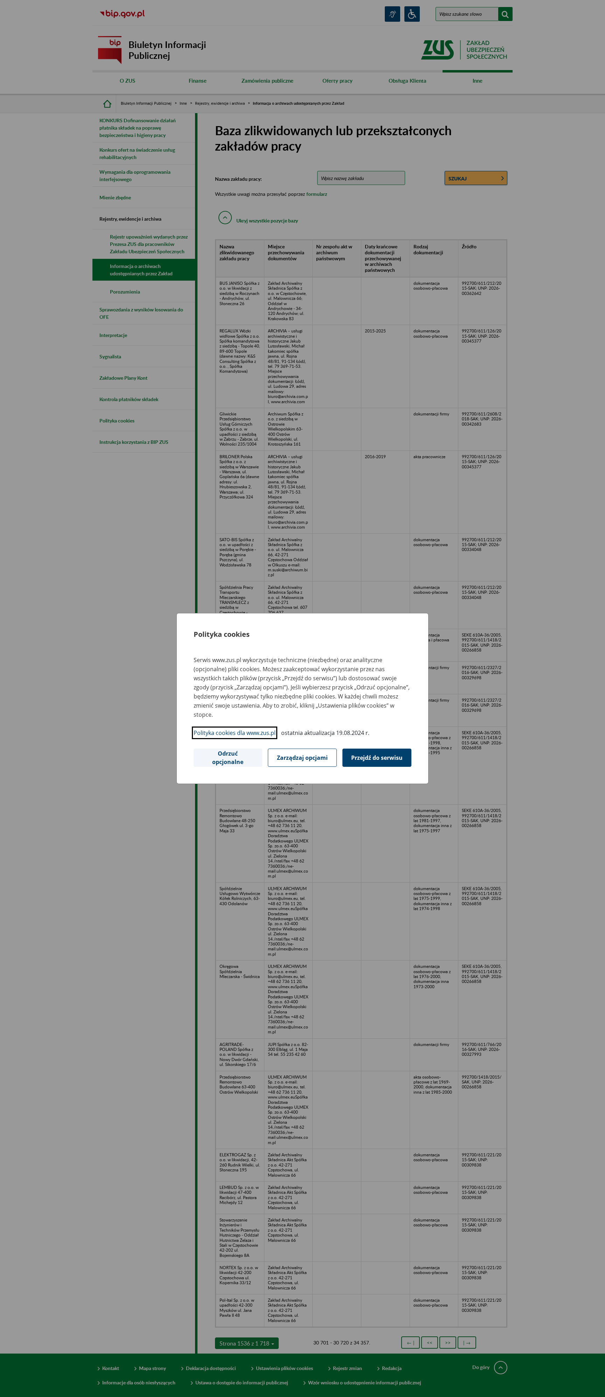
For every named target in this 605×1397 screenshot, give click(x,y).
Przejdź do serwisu (377, 758)
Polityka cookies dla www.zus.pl (235, 733)
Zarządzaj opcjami (302, 758)
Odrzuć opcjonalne (227, 758)
